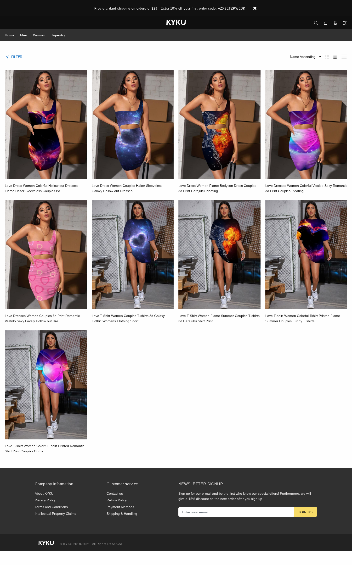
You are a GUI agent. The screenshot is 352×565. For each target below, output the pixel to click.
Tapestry (58, 35)
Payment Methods (120, 507)
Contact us (115, 493)
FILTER (16, 57)
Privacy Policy (45, 500)
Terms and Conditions (51, 507)
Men (23, 35)
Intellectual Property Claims (55, 513)
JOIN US (305, 512)
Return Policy (117, 500)
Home (9, 35)
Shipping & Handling (122, 513)
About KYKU (44, 493)
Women (39, 35)
